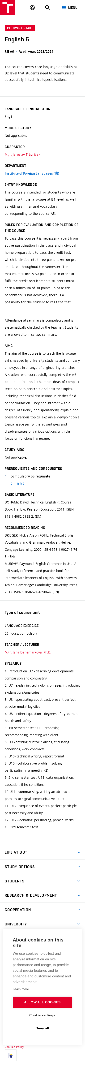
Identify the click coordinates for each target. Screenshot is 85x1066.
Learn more (21, 989)
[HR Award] (11, 1055)
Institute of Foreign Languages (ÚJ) (32, 173)
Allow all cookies (42, 1002)
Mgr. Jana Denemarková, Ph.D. (28, 652)
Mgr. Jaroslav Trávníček (22, 154)
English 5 (18, 483)
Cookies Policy (14, 1047)
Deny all (42, 1028)
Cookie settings (42, 1015)
